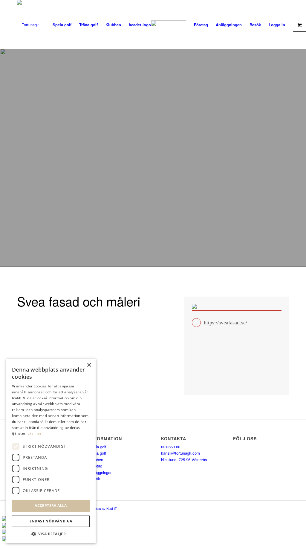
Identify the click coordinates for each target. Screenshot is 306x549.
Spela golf (97, 447)
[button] (51, 534)
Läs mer (34, 433)
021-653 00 (170, 447)
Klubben (96, 459)
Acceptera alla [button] (51, 505)
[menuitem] (62, 24)
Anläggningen (100, 472)
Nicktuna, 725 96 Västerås (184, 459)
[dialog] (51, 451)
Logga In (277, 24)
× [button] (89, 365)
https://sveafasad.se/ (225, 323)
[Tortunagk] (28, 24)
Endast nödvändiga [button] (51, 521)
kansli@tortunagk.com (180, 453)
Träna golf (97, 453)
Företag (95, 466)
